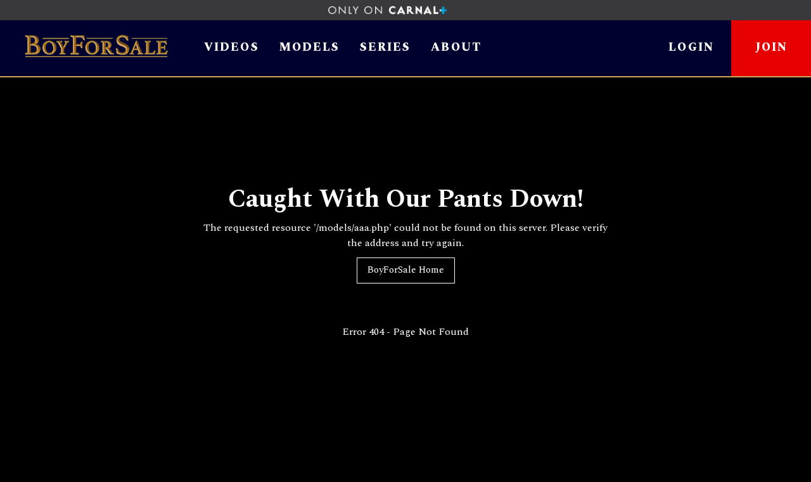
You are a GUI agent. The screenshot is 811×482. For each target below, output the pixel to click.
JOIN (771, 47)
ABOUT (456, 48)
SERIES (385, 48)
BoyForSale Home (405, 270)
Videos (231, 48)
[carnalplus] (405, 10)
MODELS (309, 48)
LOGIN (691, 47)
